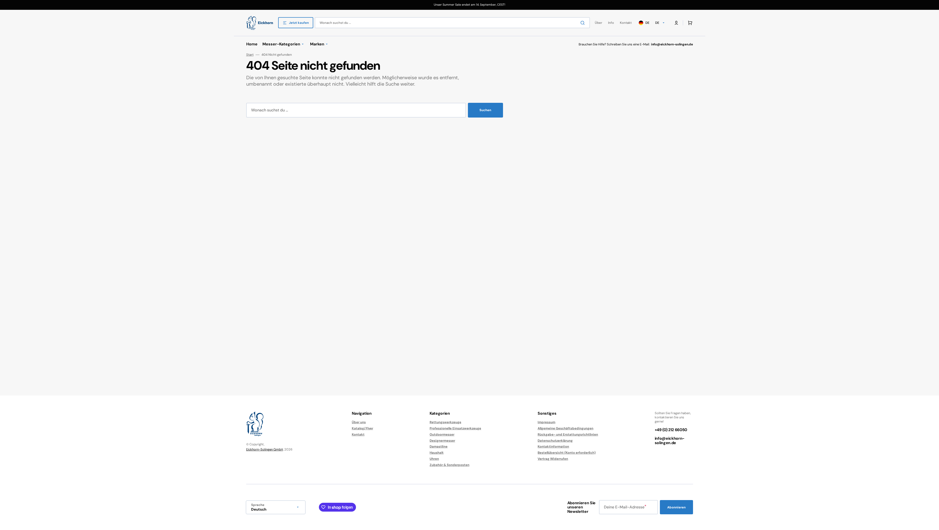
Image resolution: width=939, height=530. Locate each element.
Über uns (359, 422)
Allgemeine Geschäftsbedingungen (565, 428)
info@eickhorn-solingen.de (670, 440)
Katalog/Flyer (362, 428)
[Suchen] (583, 22)
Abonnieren (676, 507)
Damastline (439, 446)
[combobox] (452, 22)
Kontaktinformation (553, 446)
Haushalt (437, 452)
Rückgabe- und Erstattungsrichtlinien (568, 434)
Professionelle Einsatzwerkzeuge (455, 428)
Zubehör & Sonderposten (449, 465)
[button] (689, 22)
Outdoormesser (442, 434)
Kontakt (358, 434)
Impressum (546, 422)
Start (250, 55)
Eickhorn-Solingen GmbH (264, 449)
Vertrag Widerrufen (553, 459)
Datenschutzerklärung (555, 440)
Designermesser (442, 440)
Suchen (485, 110)
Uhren (434, 459)
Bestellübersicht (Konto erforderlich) (567, 452)
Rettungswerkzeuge (445, 422)
